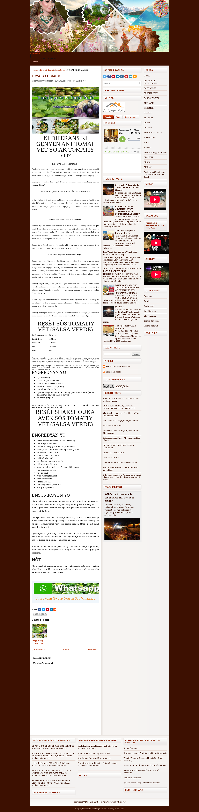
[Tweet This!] (43, 609)
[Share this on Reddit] (54, 609)
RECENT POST (151, 93)
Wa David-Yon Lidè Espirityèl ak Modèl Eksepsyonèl (121, 431)
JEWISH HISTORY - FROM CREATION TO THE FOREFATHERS (122, 269)
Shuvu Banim (150, 316)
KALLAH (148, 112)
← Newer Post (38, 649)
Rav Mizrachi (150, 311)
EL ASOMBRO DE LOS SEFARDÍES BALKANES (53, 746)
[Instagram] (122, 76)
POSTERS (148, 127)
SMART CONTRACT (153, 132)
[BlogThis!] (37, 614)
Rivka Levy (149, 306)
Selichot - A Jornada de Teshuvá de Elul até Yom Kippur (127, 187)
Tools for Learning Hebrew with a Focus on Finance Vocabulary (97, 747)
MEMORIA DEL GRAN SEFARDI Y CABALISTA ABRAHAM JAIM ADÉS (53, 754)
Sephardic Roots (113, 372)
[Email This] (34, 614)
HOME (147, 75)
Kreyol (43, 70)
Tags (118, 117)
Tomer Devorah (151, 320)
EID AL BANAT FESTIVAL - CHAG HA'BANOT (118, 446)
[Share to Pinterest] (45, 614)
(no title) (119, 306)
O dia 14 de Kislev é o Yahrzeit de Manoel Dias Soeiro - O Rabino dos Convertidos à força (122, 477)
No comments (78, 80)
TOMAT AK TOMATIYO (46, 76)
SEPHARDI (149, 103)
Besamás (148, 296)
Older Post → (93, 649)
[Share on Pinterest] (47, 609)
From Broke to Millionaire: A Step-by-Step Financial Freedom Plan (97, 764)
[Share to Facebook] (42, 614)
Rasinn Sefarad (151, 325)
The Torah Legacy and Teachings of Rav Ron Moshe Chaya (121, 253)
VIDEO (147, 142)
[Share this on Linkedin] (51, 609)
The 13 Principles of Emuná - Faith (125, 231)
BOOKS (147, 122)
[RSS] (135, 76)
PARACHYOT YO (151, 98)
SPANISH (148, 157)
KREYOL (148, 147)
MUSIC (147, 162)
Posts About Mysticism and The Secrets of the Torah (154, 174)
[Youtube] (126, 76)
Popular (108, 117)
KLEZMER (149, 108)
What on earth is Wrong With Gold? (94, 753)
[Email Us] (130, 76)
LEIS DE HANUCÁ (111, 457)
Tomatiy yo (60, 70)
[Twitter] (105, 76)
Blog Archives (131, 117)
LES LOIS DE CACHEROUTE (151, 81)
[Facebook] (109, 76)
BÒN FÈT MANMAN (112, 425)
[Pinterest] (113, 76)
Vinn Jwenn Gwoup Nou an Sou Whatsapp (65, 598)
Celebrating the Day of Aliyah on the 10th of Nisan (121, 439)
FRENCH (148, 167)
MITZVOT (148, 117)
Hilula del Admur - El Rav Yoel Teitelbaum (51, 763)
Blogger (122, 801)
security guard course (116, 809)
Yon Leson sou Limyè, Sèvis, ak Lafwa (120, 420)
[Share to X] (40, 614)
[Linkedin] (118, 76)
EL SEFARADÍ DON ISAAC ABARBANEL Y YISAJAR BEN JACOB (51, 781)
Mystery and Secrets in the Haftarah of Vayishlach (120, 468)
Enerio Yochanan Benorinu (118, 366)
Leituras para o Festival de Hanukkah (120, 462)
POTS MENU (150, 88)
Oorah (146, 301)
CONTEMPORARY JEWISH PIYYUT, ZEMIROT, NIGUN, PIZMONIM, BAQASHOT (127, 210)
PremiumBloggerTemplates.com (94, 809)
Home (35, 70)
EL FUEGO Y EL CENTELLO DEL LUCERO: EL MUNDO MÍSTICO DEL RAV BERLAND (52, 771)
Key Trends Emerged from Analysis (94, 758)
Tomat (51, 70)
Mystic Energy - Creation (155, 152)
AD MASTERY (150, 137)
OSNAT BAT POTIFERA (113, 452)
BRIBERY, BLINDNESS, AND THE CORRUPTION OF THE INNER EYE (127, 287)
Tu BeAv (35, 61)
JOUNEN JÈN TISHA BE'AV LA (125, 327)
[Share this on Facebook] (39, 609)
